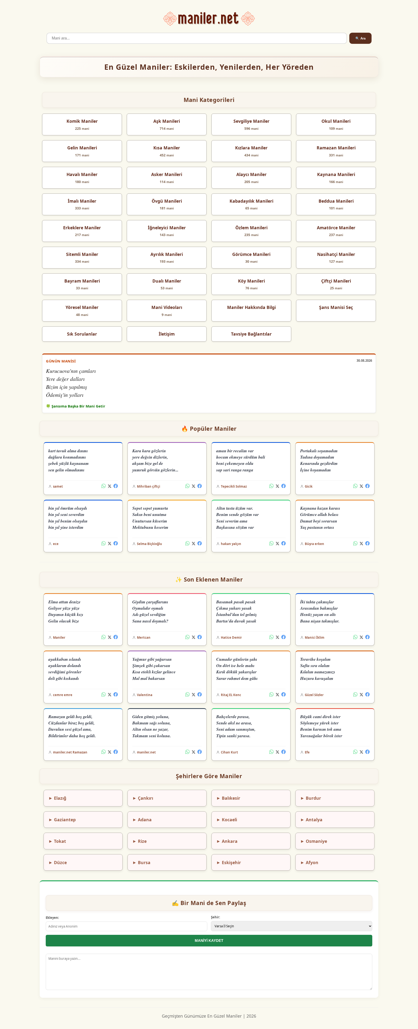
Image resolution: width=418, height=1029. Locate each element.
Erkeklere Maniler (82, 227)
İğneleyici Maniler (167, 227)
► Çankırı (142, 798)
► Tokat (57, 841)
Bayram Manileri (82, 281)
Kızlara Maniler (251, 148)
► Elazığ (57, 798)
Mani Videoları (166, 307)
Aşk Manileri (166, 121)
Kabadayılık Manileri (251, 201)
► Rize (139, 841)
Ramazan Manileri (336, 148)
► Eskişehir (228, 862)
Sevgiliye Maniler (251, 121)
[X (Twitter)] (110, 486)
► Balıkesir (228, 798)
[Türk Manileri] (209, 19)
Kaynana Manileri (336, 174)
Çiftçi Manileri (336, 281)
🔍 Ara (360, 38)
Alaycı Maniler (251, 174)
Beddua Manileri (336, 201)
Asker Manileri (166, 174)
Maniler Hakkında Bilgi (251, 307)
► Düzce (57, 862)
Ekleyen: (52, 917)
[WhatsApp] (103, 486)
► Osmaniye (313, 841)
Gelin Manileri (82, 148)
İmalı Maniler (82, 201)
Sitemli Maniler (82, 254)
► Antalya (311, 819)
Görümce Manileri (251, 254)
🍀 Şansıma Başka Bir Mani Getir (75, 406)
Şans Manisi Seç (336, 307)
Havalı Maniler (82, 174)
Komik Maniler (82, 121)
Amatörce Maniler (336, 227)
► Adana (142, 819)
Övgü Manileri (167, 201)
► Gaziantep (62, 819)
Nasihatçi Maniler (336, 254)
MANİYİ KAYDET (209, 940)
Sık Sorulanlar (82, 334)
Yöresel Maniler (82, 307)
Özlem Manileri (251, 227)
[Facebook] (115, 486)
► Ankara (227, 841)
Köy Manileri (251, 281)
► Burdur (310, 798)
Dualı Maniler (166, 281)
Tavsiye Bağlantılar (251, 334)
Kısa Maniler (166, 148)
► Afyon (309, 862)
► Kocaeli (226, 819)
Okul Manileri (336, 121)
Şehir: (215, 917)
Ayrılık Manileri (166, 254)
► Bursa (141, 862)
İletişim (167, 334)
